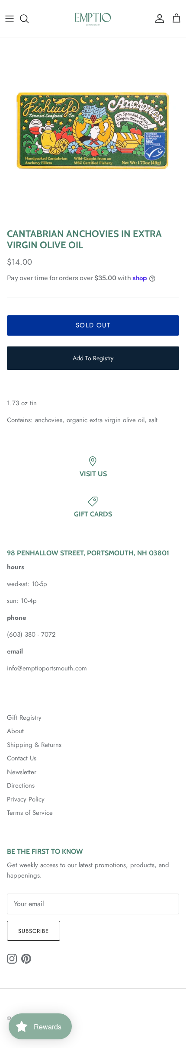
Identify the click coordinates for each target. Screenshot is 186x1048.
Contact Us (21, 758)
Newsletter (21, 772)
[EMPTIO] (93, 18)
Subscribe (33, 931)
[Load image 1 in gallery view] (93, 131)
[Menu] (9, 18)
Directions (21, 785)
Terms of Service (30, 812)
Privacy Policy (26, 799)
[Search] (28, 18)
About (15, 731)
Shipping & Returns (34, 745)
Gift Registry (24, 717)
